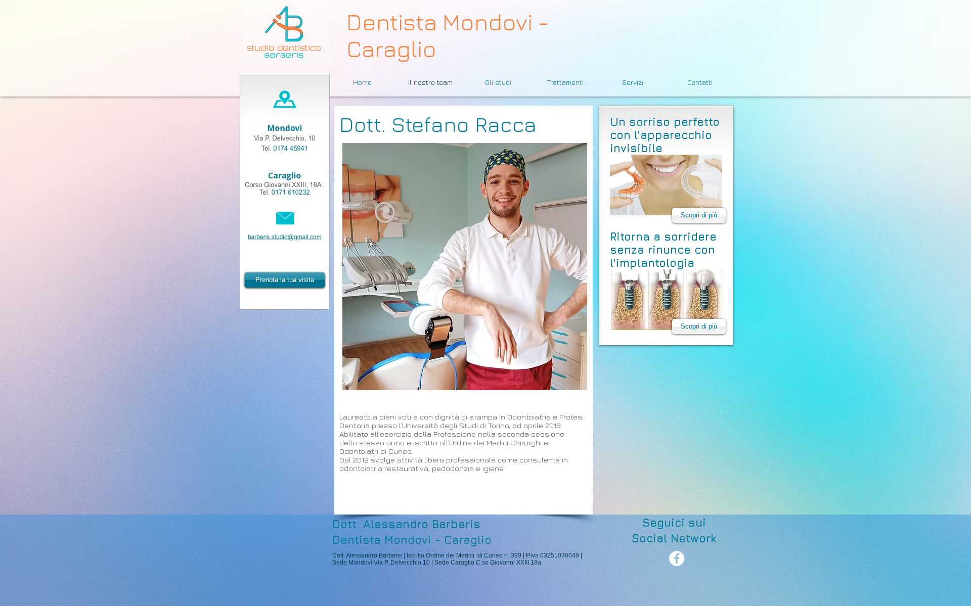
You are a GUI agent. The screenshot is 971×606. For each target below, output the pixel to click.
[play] (572, 375)
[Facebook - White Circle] (676, 558)
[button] (464, 266)
